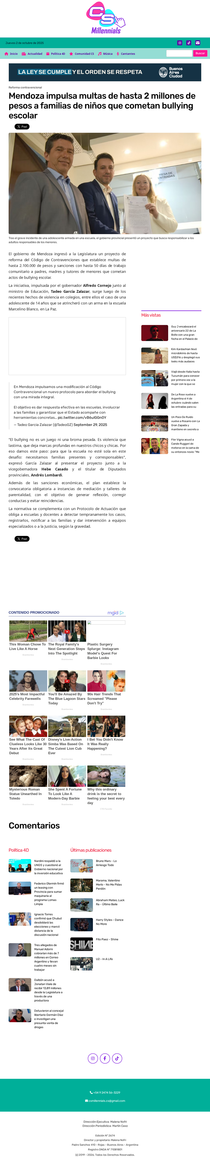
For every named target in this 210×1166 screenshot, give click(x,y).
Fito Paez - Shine (107, 939)
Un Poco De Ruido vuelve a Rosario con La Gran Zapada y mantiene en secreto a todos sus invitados (185, 425)
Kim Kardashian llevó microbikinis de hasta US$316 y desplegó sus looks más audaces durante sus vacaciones (186, 357)
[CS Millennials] (105, 18)
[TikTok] (188, 43)
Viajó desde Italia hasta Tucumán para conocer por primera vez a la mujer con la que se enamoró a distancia (185, 380)
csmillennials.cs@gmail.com (106, 1101)
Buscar (200, 53)
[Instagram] (179, 43)
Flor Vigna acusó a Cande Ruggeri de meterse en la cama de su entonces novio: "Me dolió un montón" (185, 448)
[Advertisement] (67, 346)
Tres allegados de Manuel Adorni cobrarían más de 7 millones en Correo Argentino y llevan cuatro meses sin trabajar (46, 957)
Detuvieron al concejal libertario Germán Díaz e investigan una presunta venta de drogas (49, 1019)
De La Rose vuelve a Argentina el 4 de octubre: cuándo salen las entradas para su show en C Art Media (185, 402)
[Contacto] (197, 43)
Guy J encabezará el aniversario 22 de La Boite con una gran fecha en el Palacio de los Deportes (184, 334)
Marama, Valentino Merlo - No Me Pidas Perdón (109, 884)
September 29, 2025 (90, 425)
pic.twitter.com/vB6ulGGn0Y (82, 417)
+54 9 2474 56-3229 (106, 1092)
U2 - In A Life (104, 959)
